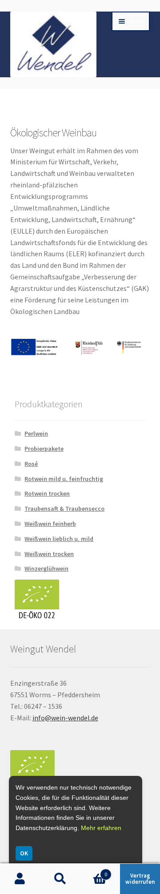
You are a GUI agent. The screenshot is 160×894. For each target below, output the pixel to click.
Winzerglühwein (46, 568)
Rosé (31, 464)
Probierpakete (44, 449)
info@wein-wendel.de (65, 717)
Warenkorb (93, 871)
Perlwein (36, 433)
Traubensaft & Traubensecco (64, 509)
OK (24, 853)
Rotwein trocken (47, 493)
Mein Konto (20, 879)
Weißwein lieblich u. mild (58, 539)
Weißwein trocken (49, 554)
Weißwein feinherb (50, 524)
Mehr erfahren (101, 827)
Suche (60, 879)
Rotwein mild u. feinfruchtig (63, 479)
